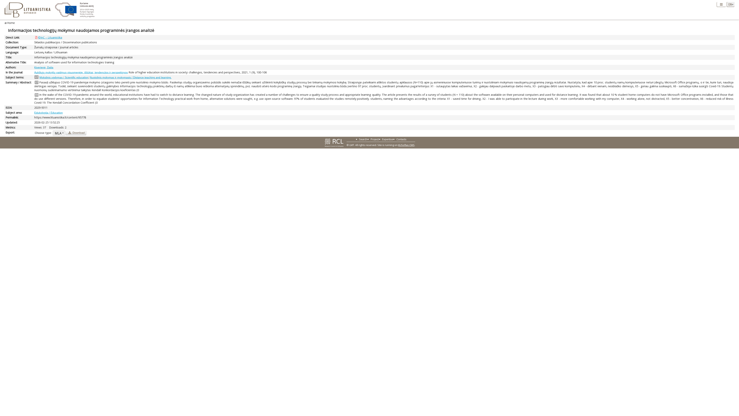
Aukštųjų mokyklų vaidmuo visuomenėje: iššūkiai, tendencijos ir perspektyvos (81, 72)
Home (11, 23)
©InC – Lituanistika (50, 37)
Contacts (401, 139)
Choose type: (43, 133)
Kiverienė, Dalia (43, 67)
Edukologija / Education (48, 112)
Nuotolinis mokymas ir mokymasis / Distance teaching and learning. (131, 77)
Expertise (387, 139)
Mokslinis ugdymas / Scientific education (63, 77)
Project (375, 139)
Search (363, 139)
